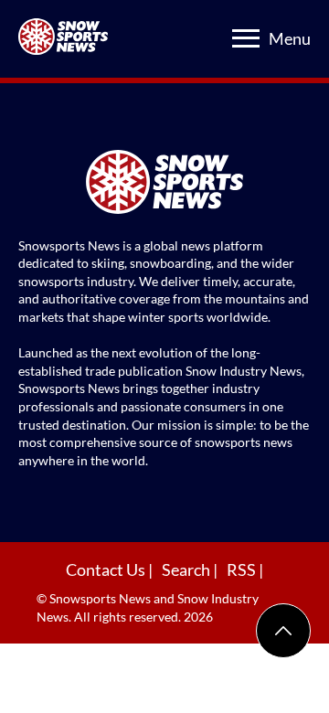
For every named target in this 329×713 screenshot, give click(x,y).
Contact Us (107, 569)
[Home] (164, 184)
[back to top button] (283, 630)
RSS (243, 569)
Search (187, 569)
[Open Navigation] (246, 38)
